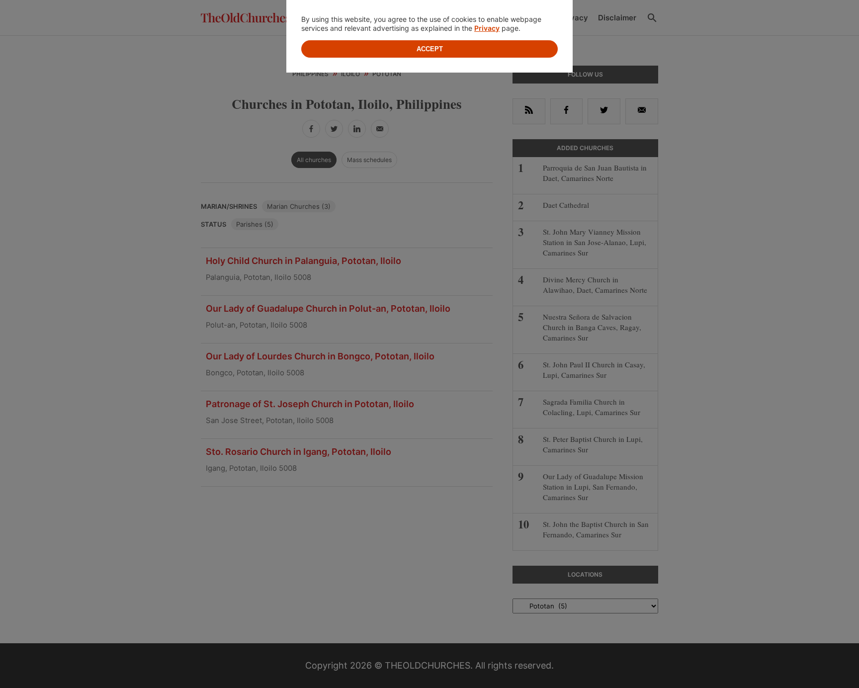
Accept (430, 49)
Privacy (487, 28)
